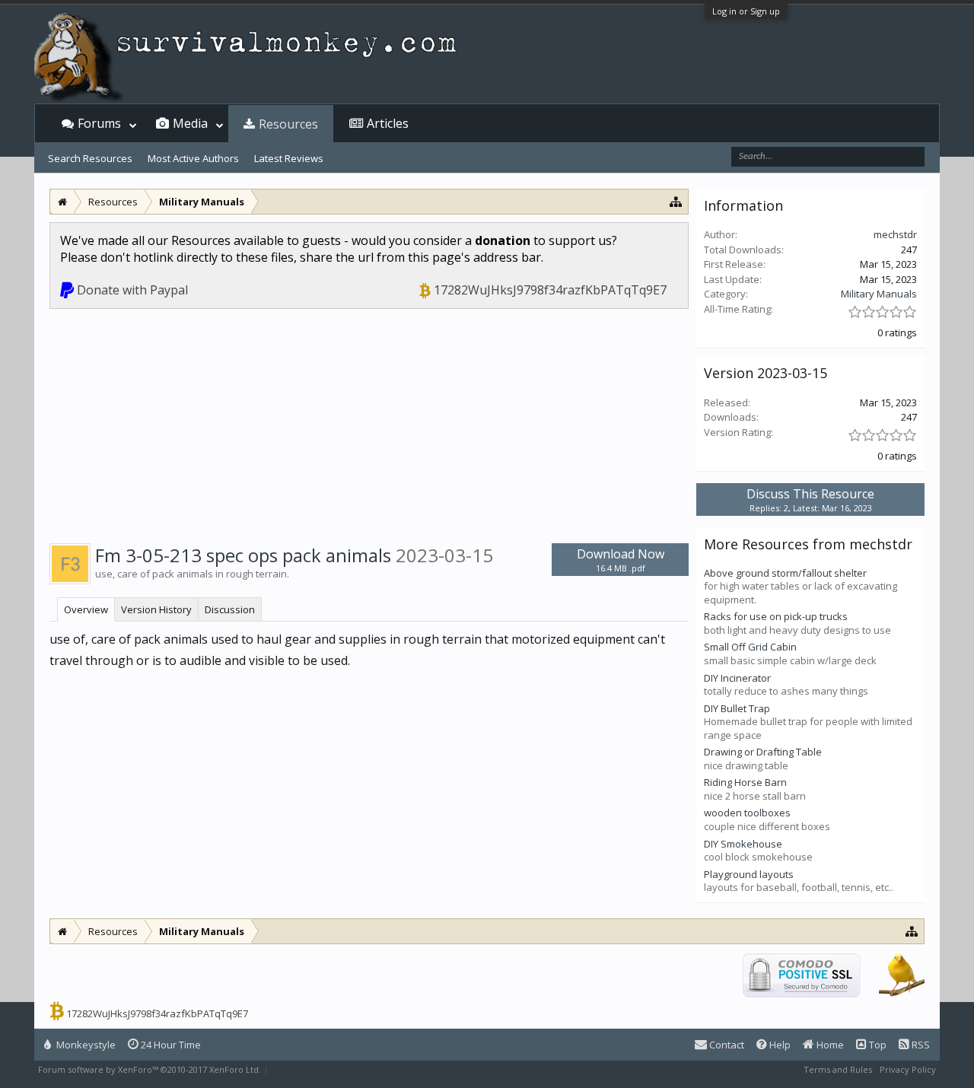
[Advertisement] (369, 423)
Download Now (620, 560)
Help (779, 1044)
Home (829, 1044)
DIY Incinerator (737, 678)
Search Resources (90, 158)
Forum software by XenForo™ (149, 1069)
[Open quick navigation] (676, 201)
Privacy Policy (908, 1069)
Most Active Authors (193, 158)
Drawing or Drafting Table (763, 752)
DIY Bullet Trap (737, 708)
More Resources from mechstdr (808, 544)
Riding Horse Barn (745, 782)
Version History (156, 609)
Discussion (230, 609)
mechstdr (895, 234)
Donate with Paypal (132, 290)
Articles (388, 123)
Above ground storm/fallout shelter (785, 573)
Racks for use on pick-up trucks (776, 616)
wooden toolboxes (747, 812)
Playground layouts (749, 874)
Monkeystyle (85, 1044)
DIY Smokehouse (743, 844)
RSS (919, 1044)
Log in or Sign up (746, 11)
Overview (86, 609)
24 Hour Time (169, 1044)
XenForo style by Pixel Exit (324, 1069)
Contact (725, 1044)
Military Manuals (879, 294)
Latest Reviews (288, 158)
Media (190, 123)
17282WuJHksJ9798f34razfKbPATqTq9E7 (550, 290)
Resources (288, 124)
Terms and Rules (838, 1069)
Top (876, 1044)
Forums (99, 123)
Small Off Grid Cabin (750, 647)
